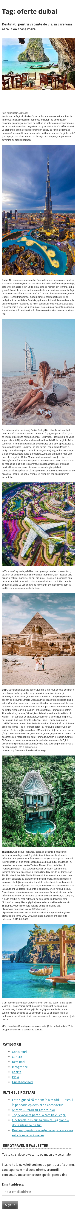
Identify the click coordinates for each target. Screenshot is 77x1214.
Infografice (20, 1067)
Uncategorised (22, 1082)
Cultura (17, 1057)
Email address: (13, 1184)
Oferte (16, 1072)
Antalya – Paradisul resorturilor (33, 1110)
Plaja (15, 1077)
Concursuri (19, 1052)
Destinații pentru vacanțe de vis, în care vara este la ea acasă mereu (37, 26)
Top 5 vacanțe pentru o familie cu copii (39, 1115)
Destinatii (18, 1062)
